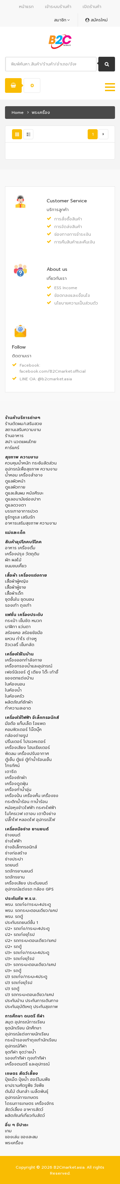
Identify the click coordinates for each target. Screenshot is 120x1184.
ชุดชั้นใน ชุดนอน (19, 599)
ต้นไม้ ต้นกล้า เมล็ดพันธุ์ (26, 1092)
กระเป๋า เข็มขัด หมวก (23, 621)
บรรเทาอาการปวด (21, 511)
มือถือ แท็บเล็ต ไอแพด (25, 724)
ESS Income (65, 288)
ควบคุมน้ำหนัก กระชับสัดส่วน (31, 463)
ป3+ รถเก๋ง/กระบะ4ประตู (27, 953)
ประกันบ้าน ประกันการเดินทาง (31, 1001)
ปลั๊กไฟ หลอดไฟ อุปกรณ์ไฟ (30, 820)
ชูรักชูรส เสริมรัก (20, 517)
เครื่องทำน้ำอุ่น (18, 790)
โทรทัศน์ (12, 766)
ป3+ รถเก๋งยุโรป (19, 959)
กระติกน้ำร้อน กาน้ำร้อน (26, 802)
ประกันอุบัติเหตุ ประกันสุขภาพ (31, 1007)
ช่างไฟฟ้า (13, 841)
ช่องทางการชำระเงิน (72, 234)
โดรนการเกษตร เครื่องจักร (29, 1104)
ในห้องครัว (14, 696)
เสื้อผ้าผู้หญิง (16, 581)
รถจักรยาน (15, 877)
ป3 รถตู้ (12, 989)
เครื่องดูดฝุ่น (16, 784)
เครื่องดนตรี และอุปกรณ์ (27, 1064)
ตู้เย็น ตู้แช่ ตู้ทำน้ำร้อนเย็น (28, 760)
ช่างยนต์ (12, 835)
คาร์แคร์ (12, 448)
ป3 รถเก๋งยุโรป (18, 983)
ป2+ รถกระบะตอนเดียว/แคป (30, 941)
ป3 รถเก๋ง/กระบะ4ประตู (26, 977)
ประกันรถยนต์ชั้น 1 (21, 923)
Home (18, 113)
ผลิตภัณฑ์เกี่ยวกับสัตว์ (25, 1116)
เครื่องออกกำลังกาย (23, 660)
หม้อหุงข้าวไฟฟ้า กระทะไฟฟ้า (30, 808)
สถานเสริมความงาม (23, 430)
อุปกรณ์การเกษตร (21, 1098)
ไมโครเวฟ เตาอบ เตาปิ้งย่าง (30, 814)
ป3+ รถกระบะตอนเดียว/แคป (30, 965)
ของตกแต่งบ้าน (19, 678)
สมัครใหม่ (98, 20)
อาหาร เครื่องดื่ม (20, 548)
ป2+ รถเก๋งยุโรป (20, 935)
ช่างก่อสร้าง (16, 853)
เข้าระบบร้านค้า (58, 7)
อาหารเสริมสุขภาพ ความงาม (31, 523)
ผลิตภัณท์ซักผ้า (19, 702)
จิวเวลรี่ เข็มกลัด (19, 645)
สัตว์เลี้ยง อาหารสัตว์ (24, 1110)
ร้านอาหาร (14, 436)
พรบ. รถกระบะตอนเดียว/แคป (31, 911)
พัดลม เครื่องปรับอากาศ (27, 754)
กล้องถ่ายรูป (16, 736)
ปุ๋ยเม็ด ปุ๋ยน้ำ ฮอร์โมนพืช (27, 1079)
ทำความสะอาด (18, 708)
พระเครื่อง (14, 1143)
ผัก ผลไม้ (13, 560)
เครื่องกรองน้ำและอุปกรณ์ (28, 666)
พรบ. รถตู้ (14, 917)
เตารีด (11, 772)
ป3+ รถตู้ (13, 971)
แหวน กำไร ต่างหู (21, 639)
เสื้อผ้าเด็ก (14, 593)
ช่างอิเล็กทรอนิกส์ (21, 847)
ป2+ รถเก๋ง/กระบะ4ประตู (27, 929)
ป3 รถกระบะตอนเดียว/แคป (29, 995)
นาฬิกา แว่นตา (18, 627)
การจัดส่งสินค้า (68, 227)
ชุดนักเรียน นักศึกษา (23, 1028)
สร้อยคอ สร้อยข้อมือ (24, 633)
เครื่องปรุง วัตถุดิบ (22, 554)
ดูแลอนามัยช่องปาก (23, 499)
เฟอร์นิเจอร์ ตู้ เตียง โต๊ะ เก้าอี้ (31, 672)
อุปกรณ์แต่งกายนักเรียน (27, 1034)
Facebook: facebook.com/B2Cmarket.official (50, 368)
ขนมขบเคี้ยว (16, 566)
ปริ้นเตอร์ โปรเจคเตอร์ (25, 742)
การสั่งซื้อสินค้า (68, 219)
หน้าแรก (26, 7)
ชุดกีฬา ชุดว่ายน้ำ (20, 1052)
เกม (8, 1131)
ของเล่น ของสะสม (21, 1137)
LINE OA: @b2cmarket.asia (46, 379)
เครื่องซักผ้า (16, 778)
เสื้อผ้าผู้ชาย (15, 587)
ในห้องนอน (15, 684)
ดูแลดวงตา (15, 505)
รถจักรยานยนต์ (19, 871)
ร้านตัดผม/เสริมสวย (23, 424)
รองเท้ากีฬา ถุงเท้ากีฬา (25, 1058)
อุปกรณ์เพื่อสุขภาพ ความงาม (31, 469)
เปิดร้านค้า (92, 7)
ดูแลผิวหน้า (15, 481)
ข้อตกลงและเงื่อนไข (72, 295)
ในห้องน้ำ (13, 690)
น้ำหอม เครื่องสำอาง (24, 475)
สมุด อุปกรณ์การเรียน (25, 1022)
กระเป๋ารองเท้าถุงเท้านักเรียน (31, 1040)
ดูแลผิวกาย (15, 487)
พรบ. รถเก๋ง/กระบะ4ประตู (28, 905)
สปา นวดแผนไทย (20, 442)
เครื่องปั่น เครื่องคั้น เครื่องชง (31, 796)
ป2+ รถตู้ (13, 947)
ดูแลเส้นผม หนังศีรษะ (24, 493)
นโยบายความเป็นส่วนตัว (76, 303)
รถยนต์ (11, 865)
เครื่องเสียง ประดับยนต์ (26, 883)
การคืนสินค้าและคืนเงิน (74, 242)
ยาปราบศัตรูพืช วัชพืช (24, 1085)
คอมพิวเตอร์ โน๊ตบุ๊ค (23, 730)
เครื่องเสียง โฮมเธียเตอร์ (27, 748)
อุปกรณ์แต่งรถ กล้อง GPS (29, 889)
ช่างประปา (14, 859)
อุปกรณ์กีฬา (16, 1046)
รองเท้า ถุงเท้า (18, 605)
